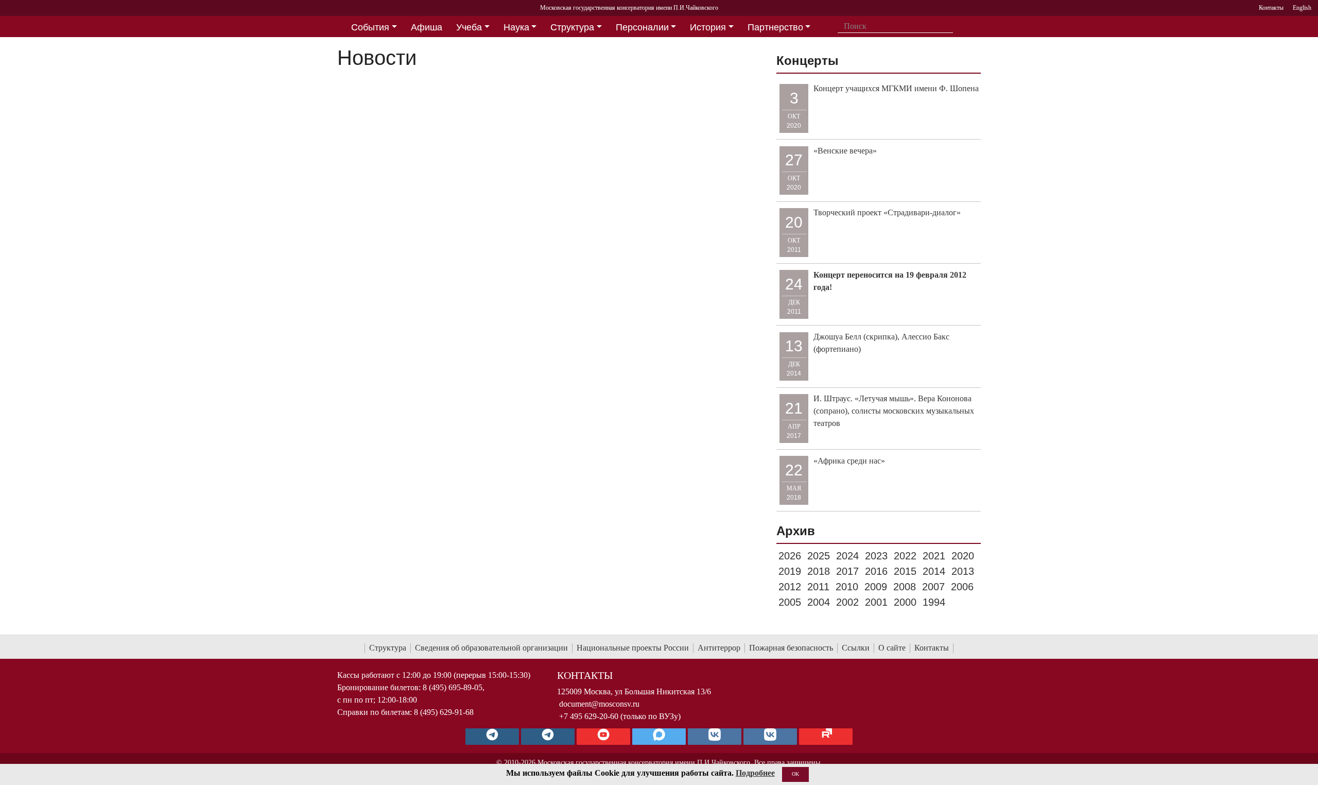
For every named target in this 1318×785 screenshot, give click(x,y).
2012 (789, 586)
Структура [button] (572, 27)
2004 (818, 602)
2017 (847, 571)
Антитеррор (719, 647)
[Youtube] (603, 736)
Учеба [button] (469, 27)
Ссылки (856, 647)
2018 (818, 571)
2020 (962, 555)
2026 (789, 555)
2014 (934, 571)
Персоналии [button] (642, 27)
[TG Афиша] (548, 736)
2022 (905, 555)
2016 (876, 571)
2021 (934, 555)
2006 (962, 586)
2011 (818, 586)
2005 (789, 602)
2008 (904, 586)
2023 (876, 555)
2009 (875, 586)
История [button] (708, 27)
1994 (934, 602)
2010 (847, 586)
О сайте (892, 647)
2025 (818, 555)
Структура (387, 647)
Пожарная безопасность (791, 647)
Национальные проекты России (633, 647)
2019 (789, 571)
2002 (847, 602)
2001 (876, 602)
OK (795, 774)
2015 (905, 571)
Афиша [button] (426, 27)
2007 (933, 586)
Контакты (931, 647)
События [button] (370, 27)
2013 (962, 571)
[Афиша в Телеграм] (826, 736)
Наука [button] (516, 27)
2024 (847, 555)
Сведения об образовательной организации (491, 647)
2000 (905, 602)
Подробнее (755, 773)
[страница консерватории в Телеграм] (492, 736)
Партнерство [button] (775, 27)
